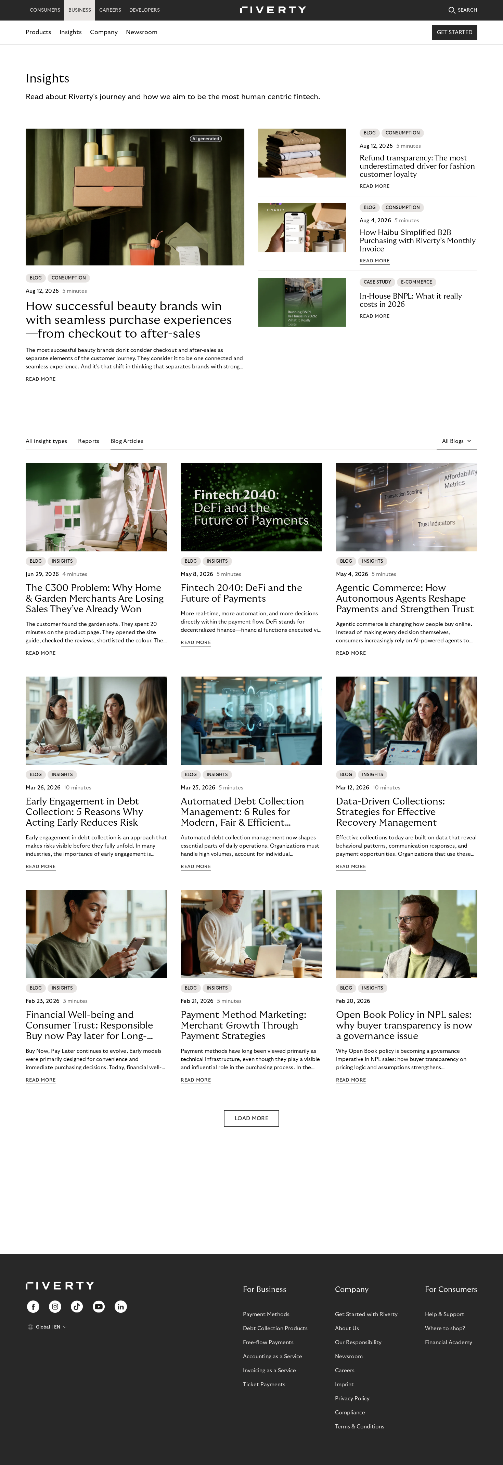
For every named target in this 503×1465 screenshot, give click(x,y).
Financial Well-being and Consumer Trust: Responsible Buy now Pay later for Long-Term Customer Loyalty (89, 1026)
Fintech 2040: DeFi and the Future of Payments (241, 593)
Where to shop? (445, 1328)
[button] (457, 441)
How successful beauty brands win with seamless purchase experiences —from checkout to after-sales (129, 320)
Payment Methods (266, 1314)
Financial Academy (448, 1342)
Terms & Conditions (359, 1426)
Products (38, 32)
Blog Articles (127, 441)
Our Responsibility (358, 1342)
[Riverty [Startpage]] (271, 10)
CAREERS (110, 10)
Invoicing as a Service (269, 1370)
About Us (347, 1328)
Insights (71, 32)
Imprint (344, 1384)
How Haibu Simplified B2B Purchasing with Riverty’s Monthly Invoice (418, 241)
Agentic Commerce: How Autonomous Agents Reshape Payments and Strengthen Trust (405, 598)
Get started (455, 32)
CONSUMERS (45, 10)
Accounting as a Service (272, 1356)
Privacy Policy (352, 1398)
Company (104, 32)
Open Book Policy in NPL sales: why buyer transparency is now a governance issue (404, 1025)
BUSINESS (79, 10)
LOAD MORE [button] (251, 1118)
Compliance (350, 1412)
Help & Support (444, 1314)
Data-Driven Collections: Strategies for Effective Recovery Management (390, 812)
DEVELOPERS (144, 10)
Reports (88, 441)
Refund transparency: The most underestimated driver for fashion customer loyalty (417, 166)
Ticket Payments (264, 1384)
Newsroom (141, 32)
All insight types (46, 441)
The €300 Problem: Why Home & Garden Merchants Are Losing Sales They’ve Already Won (95, 598)
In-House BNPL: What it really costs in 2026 (411, 300)
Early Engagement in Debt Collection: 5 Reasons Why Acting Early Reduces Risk (84, 812)
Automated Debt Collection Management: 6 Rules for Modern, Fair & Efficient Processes (242, 812)
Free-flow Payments (268, 1342)
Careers (344, 1370)
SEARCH (467, 10)
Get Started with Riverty (366, 1314)
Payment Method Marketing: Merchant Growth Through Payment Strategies (243, 1025)
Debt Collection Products (275, 1328)
